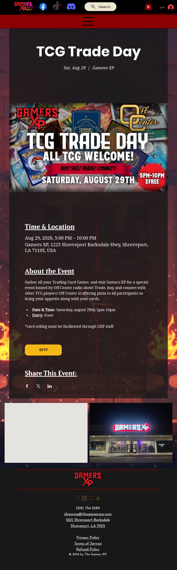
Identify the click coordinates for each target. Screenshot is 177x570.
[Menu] (88, 21)
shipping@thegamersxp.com (88, 514)
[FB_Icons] (77, 498)
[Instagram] (29, 7)
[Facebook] (43, 7)
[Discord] (71, 7)
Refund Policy (87, 549)
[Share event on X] (38, 386)
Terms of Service (88, 544)
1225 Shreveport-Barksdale (88, 520)
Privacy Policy (88, 538)
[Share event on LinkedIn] (49, 386)
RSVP (43, 350)
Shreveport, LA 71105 (88, 526)
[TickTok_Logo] (98, 498)
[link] (148, 5)
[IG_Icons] (84, 498)
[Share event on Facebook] (27, 386)
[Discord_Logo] (91, 498)
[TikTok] (57, 7)
